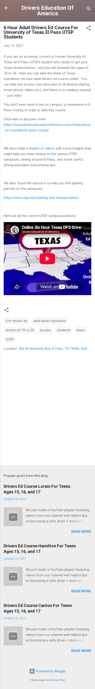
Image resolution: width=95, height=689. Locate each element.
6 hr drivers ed (16, 321)
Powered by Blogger (50, 671)
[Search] (88, 9)
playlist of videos (42, 148)
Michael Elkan (57, 680)
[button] (88, 28)
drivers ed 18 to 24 (20, 330)
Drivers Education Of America (47, 11)
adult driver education (49, 321)
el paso (45, 330)
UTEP (10, 339)
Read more (81, 532)
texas (80, 330)
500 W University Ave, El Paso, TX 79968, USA (53, 349)
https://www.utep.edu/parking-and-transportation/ (41, 198)
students (63, 330)
